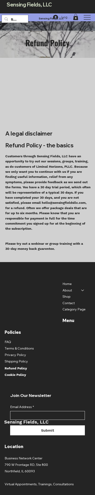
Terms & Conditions (19, 348)
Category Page (74, 309)
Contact (68, 303)
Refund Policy (16, 368)
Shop (66, 296)
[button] (75, 17)
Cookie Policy (15, 375)
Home (67, 284)
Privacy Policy (15, 355)
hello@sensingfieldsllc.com (64, 202)
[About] (83, 290)
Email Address (22, 407)
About (67, 290)
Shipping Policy (16, 361)
